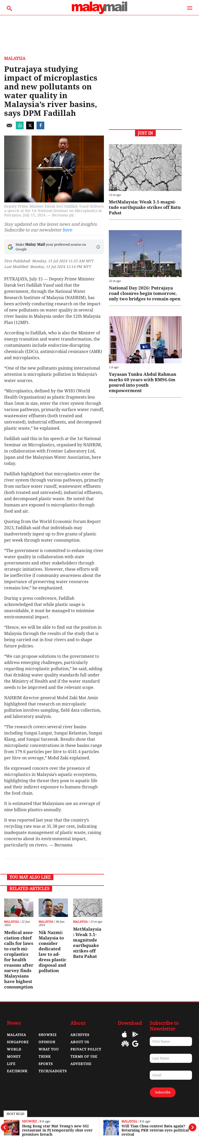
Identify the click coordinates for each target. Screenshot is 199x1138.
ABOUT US (79, 1042)
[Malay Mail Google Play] (135, 1038)
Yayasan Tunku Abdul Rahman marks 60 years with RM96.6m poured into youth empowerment (142, 382)
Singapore (18, 1042)
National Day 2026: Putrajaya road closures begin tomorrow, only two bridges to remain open (144, 293)
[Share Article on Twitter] (30, 127)
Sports (46, 1064)
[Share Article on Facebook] (40, 127)
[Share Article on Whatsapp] (20, 127)
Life (11, 1064)
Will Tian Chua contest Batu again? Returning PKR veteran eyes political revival (155, 1130)
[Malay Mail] (99, 12)
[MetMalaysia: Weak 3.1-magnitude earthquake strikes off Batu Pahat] (87, 908)
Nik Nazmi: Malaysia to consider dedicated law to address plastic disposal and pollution (52, 951)
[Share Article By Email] (9, 127)
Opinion (47, 1042)
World (14, 1049)
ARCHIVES (79, 1035)
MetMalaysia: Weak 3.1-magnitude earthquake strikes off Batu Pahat (87, 943)
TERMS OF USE (83, 1056)
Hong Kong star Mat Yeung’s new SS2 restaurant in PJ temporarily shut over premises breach (57, 1130)
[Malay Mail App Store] (124, 1038)
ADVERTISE (80, 1064)
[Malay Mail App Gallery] (125, 1047)
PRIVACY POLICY (85, 1049)
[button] (98, 247)
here (67, 229)
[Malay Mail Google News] (135, 1047)
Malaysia (129, 1121)
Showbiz (29, 1121)
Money (14, 1056)
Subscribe (162, 1092)
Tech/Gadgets (53, 1071)
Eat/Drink (17, 1071)
